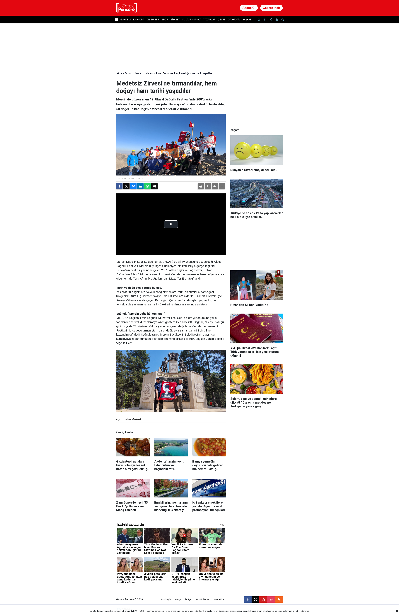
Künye (178, 599)
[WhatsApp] (147, 186)
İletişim (188, 599)
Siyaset (175, 19)
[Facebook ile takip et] (265, 20)
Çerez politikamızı (227, 611)
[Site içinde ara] (283, 20)
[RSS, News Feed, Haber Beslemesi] (279, 599)
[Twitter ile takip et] (271, 20)
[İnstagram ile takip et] (259, 20)
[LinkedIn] (140, 186)
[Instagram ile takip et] (271, 599)
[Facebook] (119, 186)
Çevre (221, 19)
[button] (208, 186)
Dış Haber (153, 19)
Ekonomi (138, 19)
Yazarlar (209, 19)
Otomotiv (234, 19)
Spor (164, 19)
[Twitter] (126, 186)
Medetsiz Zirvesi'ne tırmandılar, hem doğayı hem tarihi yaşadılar (179, 73)
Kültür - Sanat (191, 19)
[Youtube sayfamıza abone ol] (277, 20)
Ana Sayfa (125, 73)
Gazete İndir (271, 8)
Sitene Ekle (218, 599)
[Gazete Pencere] (126, 7)
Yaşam (247, 19)
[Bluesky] (133, 186)
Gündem (125, 19)
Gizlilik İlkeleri (202, 599)
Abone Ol (248, 8)
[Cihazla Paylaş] (154, 186)
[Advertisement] (256, 99)
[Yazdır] (201, 186)
